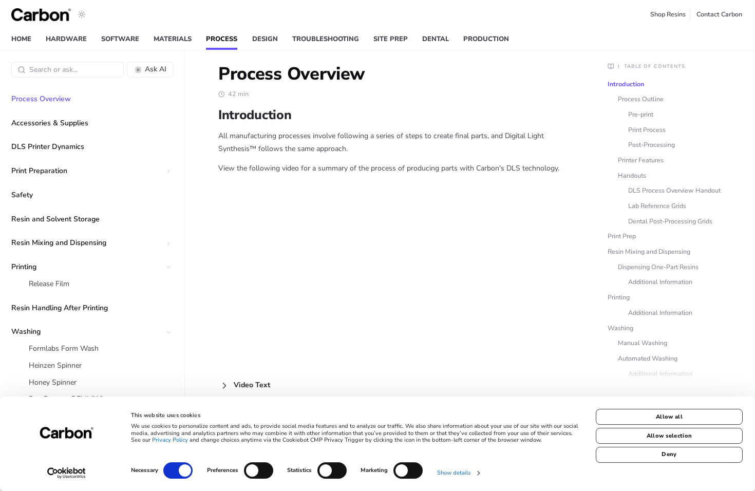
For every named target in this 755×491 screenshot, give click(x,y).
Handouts (632, 175)
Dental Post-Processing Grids (670, 221)
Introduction (626, 84)
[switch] (258, 470)
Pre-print (640, 114)
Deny (669, 454)
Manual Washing (642, 342)
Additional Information (660, 281)
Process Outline (641, 99)
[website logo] (41, 14)
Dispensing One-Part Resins (658, 266)
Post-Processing (651, 144)
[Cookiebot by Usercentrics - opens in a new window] (66, 473)
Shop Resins (668, 14)
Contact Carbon (719, 14)
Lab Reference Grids (657, 205)
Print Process (647, 129)
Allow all (669, 417)
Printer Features (641, 160)
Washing (620, 328)
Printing (619, 297)
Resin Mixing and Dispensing (649, 251)
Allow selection (669, 436)
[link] (21, 39)
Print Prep (622, 236)
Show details (453, 473)
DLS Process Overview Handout (674, 190)
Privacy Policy (170, 440)
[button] (168, 171)
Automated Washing (647, 358)
